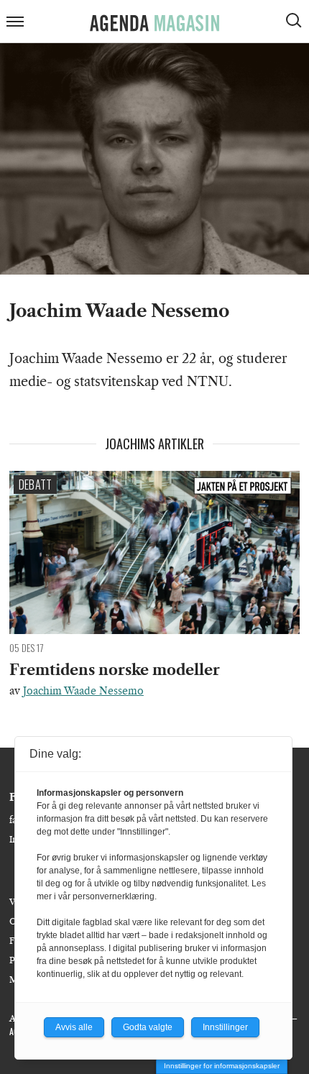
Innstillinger (225, 1027)
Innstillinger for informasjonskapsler (222, 1066)
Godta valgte (147, 1027)
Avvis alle (74, 1027)
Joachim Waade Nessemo (83, 690)
